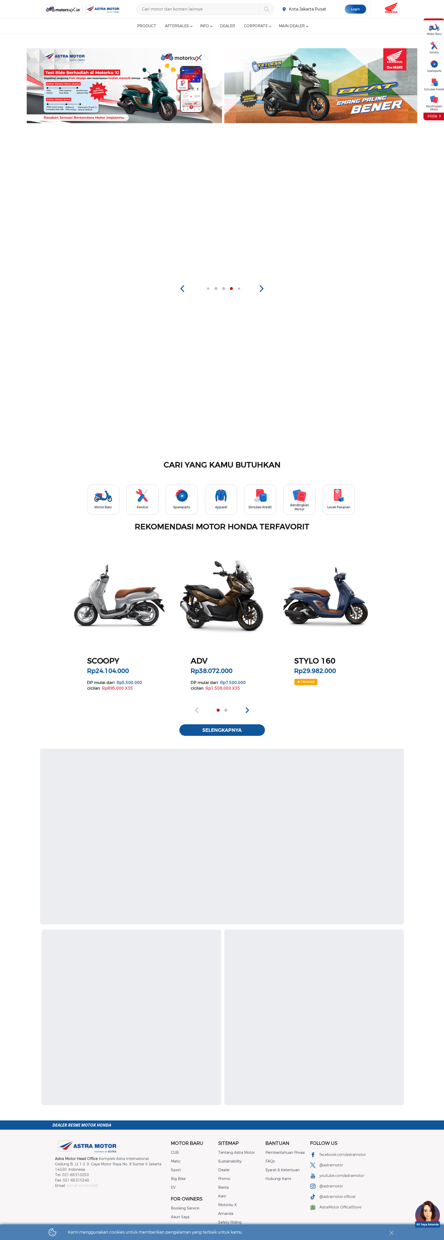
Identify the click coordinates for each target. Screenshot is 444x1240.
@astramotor (331, 1165)
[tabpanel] (133, 85)
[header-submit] (266, 9)
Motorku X (227, 1205)
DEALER (227, 26)
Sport (176, 1170)
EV (173, 1187)
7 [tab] (223, 288)
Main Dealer (292, 26)
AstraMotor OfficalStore (340, 1207)
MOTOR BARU (187, 1143)
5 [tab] (208, 289)
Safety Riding (230, 1222)
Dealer (224, 1170)
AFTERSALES (177, 26)
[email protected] (82, 1185)
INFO (204, 26)
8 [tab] (231, 288)
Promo (224, 1178)
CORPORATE (256, 26)
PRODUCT (146, 26)
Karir (222, 1196)
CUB (175, 1152)
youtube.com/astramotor (341, 1175)
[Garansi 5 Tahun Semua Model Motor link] (331, 85)
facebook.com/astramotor (342, 1154)
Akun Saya (180, 1217)
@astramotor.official (337, 1196)
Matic (176, 1161)
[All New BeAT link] (133, 85)
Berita (223, 1187)
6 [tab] (215, 288)
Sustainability (230, 1161)
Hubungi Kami (278, 1178)
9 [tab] (239, 289)
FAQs (270, 1161)
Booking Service (185, 1208)
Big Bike (178, 1178)
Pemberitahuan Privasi (285, 1152)
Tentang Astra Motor (236, 1152)
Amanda (225, 1213)
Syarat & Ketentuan (282, 1170)
